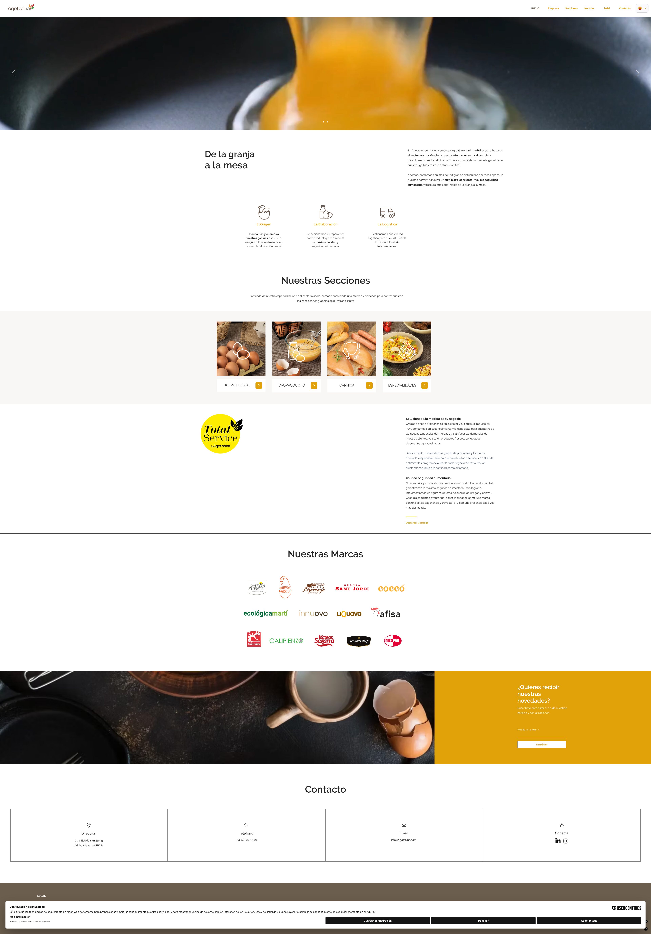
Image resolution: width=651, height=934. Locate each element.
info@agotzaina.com (404, 839)
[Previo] (14, 74)
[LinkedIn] (558, 841)
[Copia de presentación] (327, 122)
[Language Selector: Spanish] (642, 8)
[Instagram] (566, 841)
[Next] (258, 385)
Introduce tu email (527, 729)
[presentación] (323, 122)
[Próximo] (637, 74)
